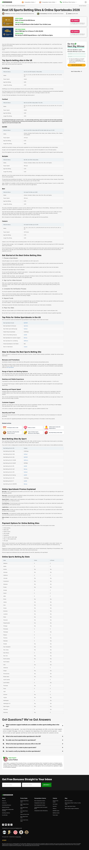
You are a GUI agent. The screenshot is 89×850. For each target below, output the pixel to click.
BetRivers (26, 340)
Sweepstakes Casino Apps (39, 802)
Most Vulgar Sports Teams (70, 806)
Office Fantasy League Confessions (72, 808)
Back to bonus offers (75, 71)
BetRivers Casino (56, 812)
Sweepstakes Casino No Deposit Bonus (40, 808)
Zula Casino (55, 804)
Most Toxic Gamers (68, 800)
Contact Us (4, 802)
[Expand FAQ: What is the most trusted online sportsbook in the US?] (62, 736)
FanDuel (25, 328)
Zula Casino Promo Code (24, 808)
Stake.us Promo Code (24, 814)
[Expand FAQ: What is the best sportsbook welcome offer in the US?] (62, 743)
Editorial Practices (5, 807)
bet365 (25, 334)
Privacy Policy (18, 836)
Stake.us (54, 808)
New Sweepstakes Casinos (39, 805)
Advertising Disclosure (6, 805)
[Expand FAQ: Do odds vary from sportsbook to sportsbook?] (62, 740)
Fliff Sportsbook (10, 367)
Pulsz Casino (55, 815)
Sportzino (26, 325)
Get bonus (75, 20)
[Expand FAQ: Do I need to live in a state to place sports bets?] (62, 747)
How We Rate (4, 815)
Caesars (25, 346)
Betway (25, 337)
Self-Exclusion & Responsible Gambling (8, 810)
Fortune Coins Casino (55, 801)
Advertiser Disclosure (82, 5)
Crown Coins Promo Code (24, 820)
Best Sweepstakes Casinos (39, 800)
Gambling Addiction (6, 812)
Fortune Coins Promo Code (24, 801)
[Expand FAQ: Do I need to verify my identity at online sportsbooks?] (62, 751)
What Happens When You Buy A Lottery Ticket (73, 803)
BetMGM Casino (56, 810)
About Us (4, 800)
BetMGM (26, 322)
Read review (10, 23)
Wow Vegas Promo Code (24, 817)
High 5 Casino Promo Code (24, 805)
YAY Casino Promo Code (24, 811)
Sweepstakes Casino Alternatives (41, 810)
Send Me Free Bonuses (76, 65)
